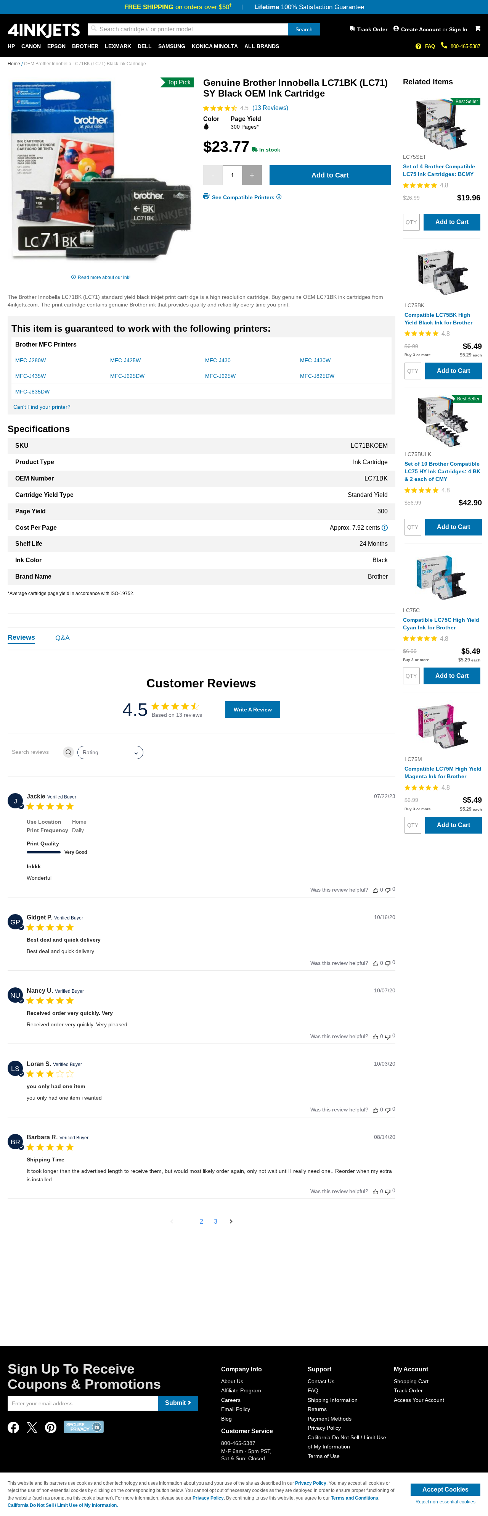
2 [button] (201, 1221)
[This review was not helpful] (387, 889)
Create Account (422, 29)
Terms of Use (324, 1456)
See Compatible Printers (243, 197)
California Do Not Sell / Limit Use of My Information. (63, 1505)
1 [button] (187, 1221)
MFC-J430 (218, 360)
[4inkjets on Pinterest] (50, 1429)
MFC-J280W (30, 360)
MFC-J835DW (32, 392)
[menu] (244, 46)
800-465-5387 (465, 46)
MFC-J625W (220, 376)
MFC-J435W (30, 376)
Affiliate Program (241, 1390)
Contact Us (321, 1381)
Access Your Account (419, 1400)
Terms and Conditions (354, 1498)
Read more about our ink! (104, 277)
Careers (231, 1400)
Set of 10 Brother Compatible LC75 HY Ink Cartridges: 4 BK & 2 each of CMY (442, 471)
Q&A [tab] (62, 638)
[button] (172, 1222)
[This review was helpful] (375, 890)
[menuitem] (11, 46)
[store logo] (44, 30)
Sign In (458, 29)
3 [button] (215, 1221)
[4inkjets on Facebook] (13, 1429)
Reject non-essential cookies (445, 1502)
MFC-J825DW (317, 376)
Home (14, 63)
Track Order (372, 29)
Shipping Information (333, 1400)
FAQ (430, 46)
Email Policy (235, 1409)
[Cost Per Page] (385, 527)
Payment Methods (330, 1419)
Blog (226, 1419)
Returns (317, 1409)
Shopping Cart (411, 1381)
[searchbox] (34, 752)
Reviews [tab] (21, 637)
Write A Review (253, 709)
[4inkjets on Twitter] (32, 1429)
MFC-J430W (315, 360)
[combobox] (204, 29)
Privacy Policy (324, 1428)
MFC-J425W (125, 360)
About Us (232, 1381)
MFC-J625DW (127, 376)
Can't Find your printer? (42, 407)
